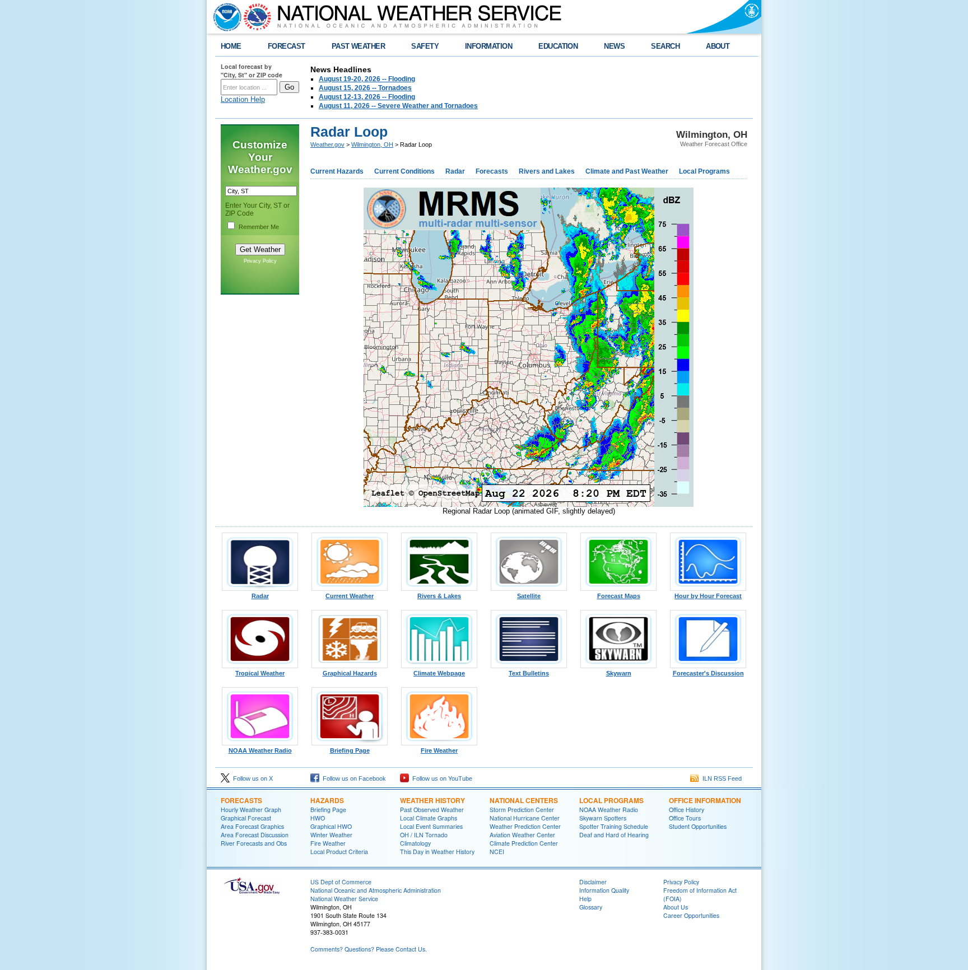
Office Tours (685, 818)
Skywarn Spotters (602, 818)
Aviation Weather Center (522, 835)
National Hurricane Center (525, 818)
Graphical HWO (331, 826)
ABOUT (717, 46)
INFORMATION (488, 46)
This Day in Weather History (437, 851)
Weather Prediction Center (525, 826)
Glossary (590, 907)
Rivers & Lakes (439, 596)
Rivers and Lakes (547, 171)
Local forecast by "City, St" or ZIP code (251, 70)
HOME (231, 46)
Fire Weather (439, 750)
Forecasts (492, 171)
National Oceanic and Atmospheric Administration (375, 890)
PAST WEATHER (358, 46)
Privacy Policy (260, 261)
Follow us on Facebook (352, 778)
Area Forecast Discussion (254, 835)
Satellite (529, 596)
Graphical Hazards (350, 673)
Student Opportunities (698, 826)
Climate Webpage (439, 673)
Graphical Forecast (246, 818)
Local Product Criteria (339, 851)
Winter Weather (331, 835)
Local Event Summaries (431, 826)
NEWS (614, 46)
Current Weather (349, 596)
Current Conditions (404, 171)
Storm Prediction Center (522, 809)
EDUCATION (558, 46)
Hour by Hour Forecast (708, 596)
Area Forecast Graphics (252, 826)
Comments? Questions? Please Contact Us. (368, 949)
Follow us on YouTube (440, 778)
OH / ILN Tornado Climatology (424, 839)
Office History (686, 809)
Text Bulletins (529, 673)
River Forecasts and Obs (254, 843)
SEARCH (665, 46)
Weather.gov (327, 144)
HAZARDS (327, 800)
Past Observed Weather (432, 809)
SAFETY (425, 46)
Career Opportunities (691, 915)
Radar (455, 171)
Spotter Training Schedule (613, 826)
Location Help (243, 99)
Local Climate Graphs (428, 818)
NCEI (497, 851)
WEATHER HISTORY (432, 800)
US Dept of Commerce (340, 882)
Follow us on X (251, 778)
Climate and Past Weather (626, 171)
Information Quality (604, 890)
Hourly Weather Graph (251, 809)
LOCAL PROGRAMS (611, 800)
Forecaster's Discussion (708, 673)
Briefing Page (350, 750)
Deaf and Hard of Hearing (614, 835)
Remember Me (259, 226)
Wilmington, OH (372, 144)
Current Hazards (337, 171)
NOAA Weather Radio (260, 750)
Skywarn (618, 673)
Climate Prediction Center (524, 843)
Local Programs (704, 171)
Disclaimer (593, 882)
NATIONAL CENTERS (524, 800)
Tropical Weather (260, 673)
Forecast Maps (618, 596)
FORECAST (286, 46)
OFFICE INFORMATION (705, 800)
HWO (317, 818)
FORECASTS (241, 800)
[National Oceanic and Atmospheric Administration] (224, 17)
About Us (675, 907)
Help (585, 898)
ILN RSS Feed (720, 778)
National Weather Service (344, 898)
